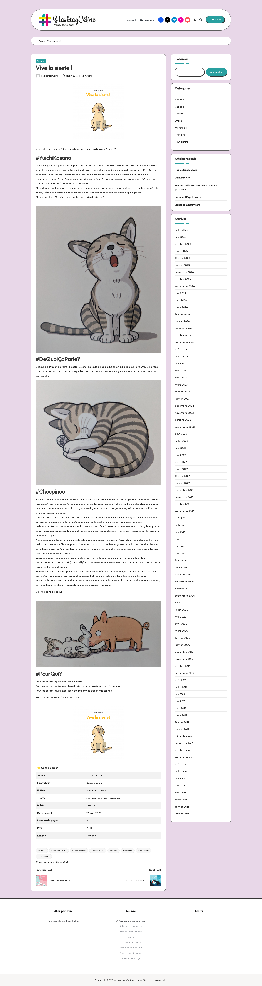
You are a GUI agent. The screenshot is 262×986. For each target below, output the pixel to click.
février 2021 (182, 560)
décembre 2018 (184, 736)
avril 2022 (181, 461)
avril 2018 (180, 792)
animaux (42, 850)
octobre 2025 (183, 243)
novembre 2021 (184, 497)
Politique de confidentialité (63, 920)
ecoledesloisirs (79, 850)
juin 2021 (180, 532)
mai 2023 (180, 370)
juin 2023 (180, 363)
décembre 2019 (184, 651)
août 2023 (181, 349)
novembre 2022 (184, 412)
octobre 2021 (182, 504)
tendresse (127, 850)
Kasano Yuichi (98, 850)
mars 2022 (181, 469)
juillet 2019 (181, 686)
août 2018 (180, 764)
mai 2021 (180, 539)
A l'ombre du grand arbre (131, 920)
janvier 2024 (182, 321)
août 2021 (180, 518)
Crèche (40, 60)
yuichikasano (44, 856)
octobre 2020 (183, 588)
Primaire (180, 134)
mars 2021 (181, 553)
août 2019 (180, 680)
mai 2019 (180, 701)
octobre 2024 (183, 279)
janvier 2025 (182, 265)
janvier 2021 (182, 567)
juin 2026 (180, 236)
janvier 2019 (182, 729)
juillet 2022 (181, 440)
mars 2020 (181, 630)
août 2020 (181, 602)
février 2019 (182, 722)
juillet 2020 (181, 609)
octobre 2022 (183, 419)
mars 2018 (181, 799)
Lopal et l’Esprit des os (188, 197)
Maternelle (181, 127)
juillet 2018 (181, 771)
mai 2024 (180, 293)
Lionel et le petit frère (187, 204)
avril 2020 (181, 623)
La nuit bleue (182, 177)
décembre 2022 (184, 405)
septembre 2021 (184, 511)
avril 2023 (181, 377)
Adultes (179, 99)
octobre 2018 (182, 750)
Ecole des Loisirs (58, 850)
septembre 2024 (185, 286)
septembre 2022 (185, 426)
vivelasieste (143, 850)
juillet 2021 (181, 525)
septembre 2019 (184, 672)
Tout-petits (181, 141)
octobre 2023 (183, 335)
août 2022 (181, 433)
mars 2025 (181, 250)
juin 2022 (180, 447)
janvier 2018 (182, 813)
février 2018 (182, 806)
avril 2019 (180, 708)
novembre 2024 (184, 272)
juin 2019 (180, 694)
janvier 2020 (182, 644)
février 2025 (182, 258)
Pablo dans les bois (186, 169)
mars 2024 (181, 307)
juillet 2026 (181, 229)
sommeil (113, 850)
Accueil (42, 40)
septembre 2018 (184, 757)
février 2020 (182, 637)
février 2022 (182, 475)
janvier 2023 (182, 398)
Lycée (178, 120)
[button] (215, 19)
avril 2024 (181, 300)
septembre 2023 (185, 342)
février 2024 (182, 314)
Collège (179, 106)
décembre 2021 (184, 490)
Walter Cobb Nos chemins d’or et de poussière (196, 187)
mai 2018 (180, 785)
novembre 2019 (184, 658)
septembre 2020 (185, 595)
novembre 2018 (184, 743)
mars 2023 (181, 384)
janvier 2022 (182, 483)
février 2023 (182, 391)
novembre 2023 (184, 328)
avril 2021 (180, 546)
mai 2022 (180, 454)
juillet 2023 (181, 356)
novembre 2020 (184, 581)
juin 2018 (180, 778)
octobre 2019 (182, 665)
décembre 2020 (184, 574)
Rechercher (181, 58)
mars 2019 (181, 715)
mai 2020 (180, 616)
